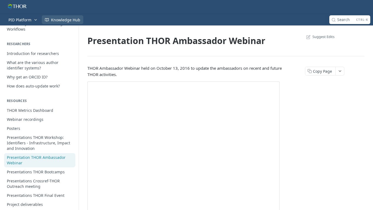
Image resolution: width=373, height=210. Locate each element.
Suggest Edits (323, 36)
